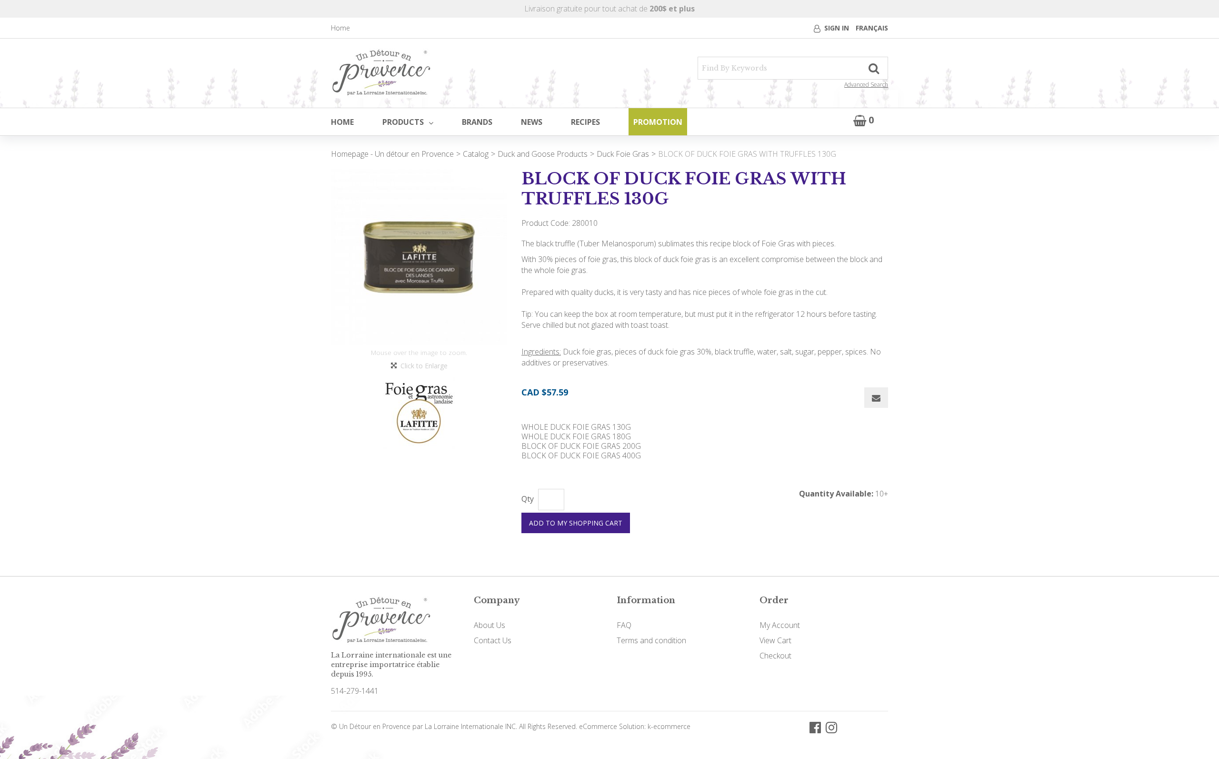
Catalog (476, 154)
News (531, 122)
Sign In (836, 27)
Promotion (657, 122)
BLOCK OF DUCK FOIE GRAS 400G (581, 455)
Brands (477, 122)
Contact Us (492, 640)
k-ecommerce (669, 726)
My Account (779, 625)
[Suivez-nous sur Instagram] (831, 726)
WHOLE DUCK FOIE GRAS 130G (576, 427)
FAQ (624, 625)
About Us (489, 625)
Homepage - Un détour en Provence (392, 154)
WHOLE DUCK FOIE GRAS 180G (576, 436)
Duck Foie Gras (623, 154)
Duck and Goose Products (543, 154)
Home (340, 27)
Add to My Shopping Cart (575, 522)
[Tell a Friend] (876, 397)
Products (403, 122)
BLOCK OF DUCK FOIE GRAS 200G (581, 446)
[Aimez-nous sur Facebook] (815, 726)
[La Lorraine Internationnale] (381, 73)
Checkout (775, 655)
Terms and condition (651, 640)
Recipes (585, 122)
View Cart (775, 640)
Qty (527, 499)
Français (872, 27)
